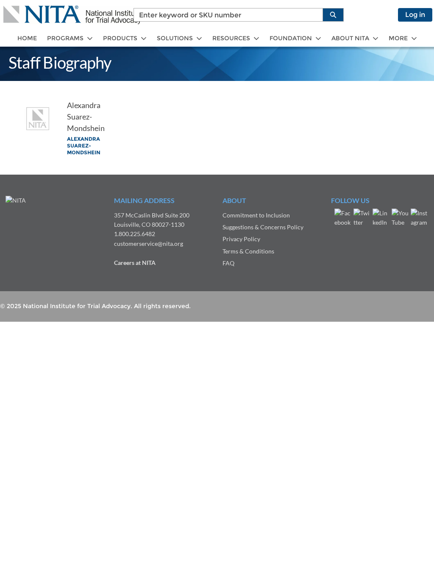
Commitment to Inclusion (256, 215)
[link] (27, 38)
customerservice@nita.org (148, 243)
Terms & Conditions (248, 251)
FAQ (228, 263)
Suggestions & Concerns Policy (263, 227)
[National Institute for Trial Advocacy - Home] (72, 15)
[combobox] (225, 14)
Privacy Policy (241, 238)
